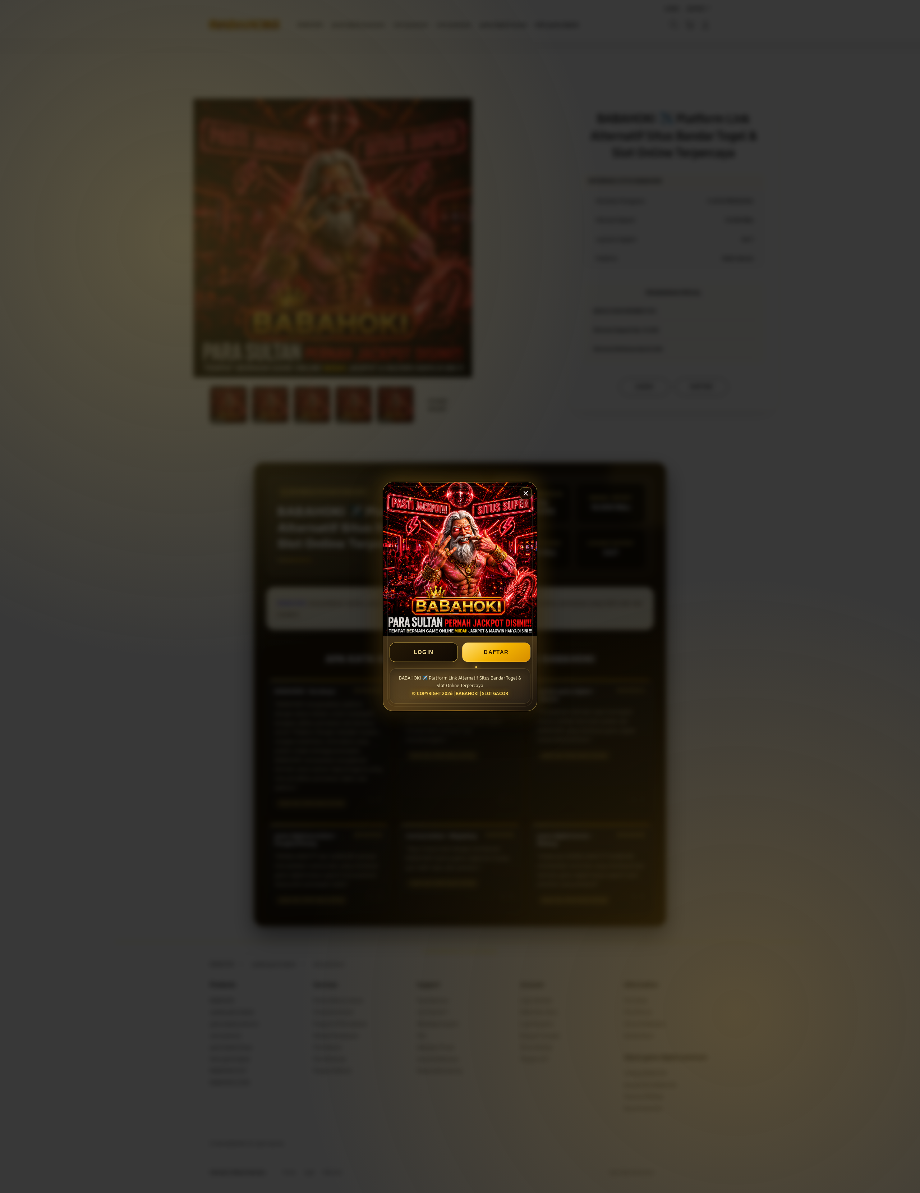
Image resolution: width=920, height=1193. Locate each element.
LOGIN (424, 652)
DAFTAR (496, 652)
